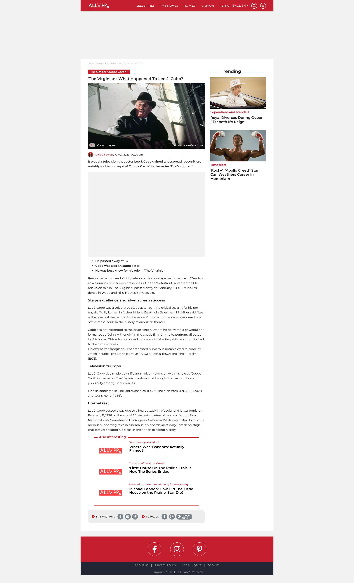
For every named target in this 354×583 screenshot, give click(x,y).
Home (90, 63)
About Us (142, 565)
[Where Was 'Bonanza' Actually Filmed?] (110, 450)
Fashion (207, 5)
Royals (189, 5)
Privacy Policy (165, 565)
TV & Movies (169, 5)
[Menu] (263, 6)
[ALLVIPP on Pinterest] (199, 549)
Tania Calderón (104, 154)
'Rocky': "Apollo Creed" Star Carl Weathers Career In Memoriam (234, 174)
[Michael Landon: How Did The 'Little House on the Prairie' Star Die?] (110, 492)
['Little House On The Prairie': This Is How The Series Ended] (110, 471)
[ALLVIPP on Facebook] (154, 549)
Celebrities (145, 5)
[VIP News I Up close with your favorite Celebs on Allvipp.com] (110, 5)
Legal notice (192, 565)
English (239, 5)
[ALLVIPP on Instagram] (177, 549)
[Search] (254, 6)
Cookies (213, 565)
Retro (225, 5)
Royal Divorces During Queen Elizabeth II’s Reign (236, 119)
